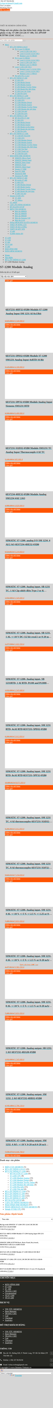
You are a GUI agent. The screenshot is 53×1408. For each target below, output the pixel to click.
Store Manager (10, 1311)
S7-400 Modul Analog (22, 187)
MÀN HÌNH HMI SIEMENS (20, 156)
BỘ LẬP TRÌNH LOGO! (19, 47)
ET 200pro (18, 200)
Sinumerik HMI (20, 174)
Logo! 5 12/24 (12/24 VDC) (30, 71)
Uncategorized (10, 1293)
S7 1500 (8, 240)
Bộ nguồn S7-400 (21, 180)
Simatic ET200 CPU (17, 196)
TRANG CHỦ (11, 1291)
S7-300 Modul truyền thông (24, 127)
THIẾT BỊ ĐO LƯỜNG (18, 227)
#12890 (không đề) (16, 234)
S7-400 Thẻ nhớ (20, 194)
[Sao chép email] (51, 1364)
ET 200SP (13, 202)
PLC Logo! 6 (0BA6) (22, 58)
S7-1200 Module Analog (23, 105)
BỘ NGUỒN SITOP (17, 207)
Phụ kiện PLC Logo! (22, 76)
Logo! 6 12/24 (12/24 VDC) (30, 60)
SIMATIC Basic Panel (22, 162)
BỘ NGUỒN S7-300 (22, 118)
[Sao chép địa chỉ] (51, 1353)
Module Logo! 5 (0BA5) (28, 74)
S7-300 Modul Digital (22, 122)
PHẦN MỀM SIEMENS (13, 251)
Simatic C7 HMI (20, 169)
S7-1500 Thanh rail (21, 151)
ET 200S (18, 198)
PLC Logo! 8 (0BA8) (22, 49)
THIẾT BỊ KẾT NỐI (17, 229)
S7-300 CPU (19, 120)
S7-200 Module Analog (23, 85)
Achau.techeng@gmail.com (17, 1365)
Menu (7, 45)
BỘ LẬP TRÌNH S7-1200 (19, 96)
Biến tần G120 (20, 220)
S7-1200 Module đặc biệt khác (25, 109)
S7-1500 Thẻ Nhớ (21, 149)
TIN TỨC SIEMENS (13, 1309)
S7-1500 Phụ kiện (21, 154)
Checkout (8, 1318)
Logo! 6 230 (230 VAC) (28, 62)
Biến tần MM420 (21, 211)
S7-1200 (8, 238)
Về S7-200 (8, 244)
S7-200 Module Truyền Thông (25, 87)
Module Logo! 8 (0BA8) (28, 56)
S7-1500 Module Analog (23, 142)
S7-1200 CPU (20, 100)
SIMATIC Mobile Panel (23, 160)
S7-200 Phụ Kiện (21, 94)
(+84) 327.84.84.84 (16, 1360)
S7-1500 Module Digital (23, 140)
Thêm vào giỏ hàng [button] (12, 324)
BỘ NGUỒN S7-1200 (22, 98)
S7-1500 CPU (20, 138)
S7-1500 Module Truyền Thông (26, 145)
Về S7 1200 (9, 1296)
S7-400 (12, 231)
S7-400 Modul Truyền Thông (25, 189)
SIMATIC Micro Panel (23, 158)
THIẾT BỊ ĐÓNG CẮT (18, 225)
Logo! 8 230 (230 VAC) (28, 51)
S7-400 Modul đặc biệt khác (25, 191)
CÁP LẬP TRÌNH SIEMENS (20, 205)
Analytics (8, 1320)
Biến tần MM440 (21, 216)
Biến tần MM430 (21, 214)
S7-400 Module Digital (23, 185)
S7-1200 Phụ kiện (21, 114)
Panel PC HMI (20, 171)
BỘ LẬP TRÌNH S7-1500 (19, 134)
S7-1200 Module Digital (23, 102)
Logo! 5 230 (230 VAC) (23, 67)
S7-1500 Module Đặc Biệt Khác (26, 147)
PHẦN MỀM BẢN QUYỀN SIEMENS (24, 222)
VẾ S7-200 (9, 1298)
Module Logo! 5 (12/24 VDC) (30, 69)
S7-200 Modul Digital (22, 82)
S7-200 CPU (19, 80)
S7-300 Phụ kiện (20, 131)
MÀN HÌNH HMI (11, 249)
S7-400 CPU (19, 182)
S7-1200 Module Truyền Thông (26, 107)
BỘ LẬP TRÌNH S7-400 (18, 178)
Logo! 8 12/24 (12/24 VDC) (30, 54)
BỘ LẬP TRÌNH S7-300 (18, 116)
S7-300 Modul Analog (22, 125)
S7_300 (8, 1289)
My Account (5, 10)
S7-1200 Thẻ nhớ (21, 111)
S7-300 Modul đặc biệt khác (25, 129)
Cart (6, 1316)
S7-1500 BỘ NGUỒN (22, 136)
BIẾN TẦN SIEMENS (18, 209)
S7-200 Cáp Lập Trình (23, 91)
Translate (18, 1375)
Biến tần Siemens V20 (22, 218)
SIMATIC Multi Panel (22, 167)
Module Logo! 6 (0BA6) (28, 65)
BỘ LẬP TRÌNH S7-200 (18, 78)
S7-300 (7, 242)
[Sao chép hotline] (51, 1360)
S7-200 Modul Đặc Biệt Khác (25, 89)
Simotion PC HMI (21, 176)
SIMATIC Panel (20, 165)
